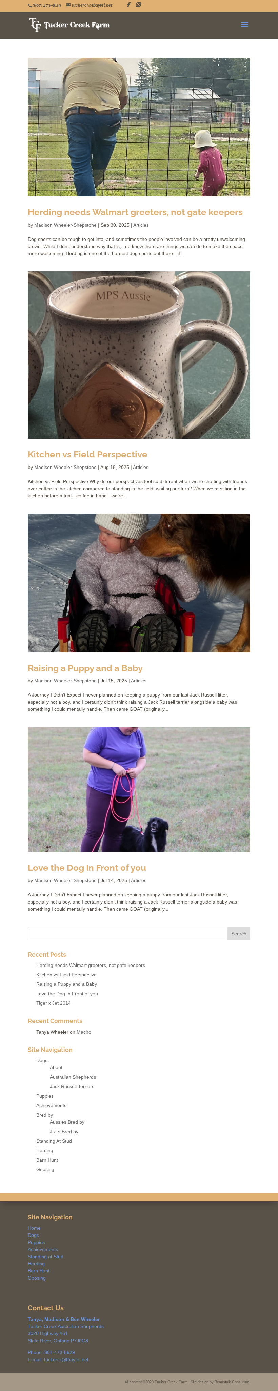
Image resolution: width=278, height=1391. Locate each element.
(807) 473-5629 (47, 5)
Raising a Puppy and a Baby (85, 668)
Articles (141, 225)
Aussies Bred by (67, 1122)
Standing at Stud (45, 1256)
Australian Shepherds (73, 1077)
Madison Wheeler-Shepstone (65, 225)
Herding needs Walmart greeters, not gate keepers (135, 212)
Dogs (41, 1060)
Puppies (45, 1096)
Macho (84, 1032)
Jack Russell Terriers (72, 1086)
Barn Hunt (47, 1160)
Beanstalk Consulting (232, 1382)
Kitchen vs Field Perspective (87, 454)
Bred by (44, 1115)
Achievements (51, 1105)
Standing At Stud (54, 1141)
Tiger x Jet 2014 (53, 1003)
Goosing (45, 1169)
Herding (44, 1150)
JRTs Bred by (64, 1131)
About (56, 1067)
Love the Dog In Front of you (87, 868)
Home (34, 1228)
